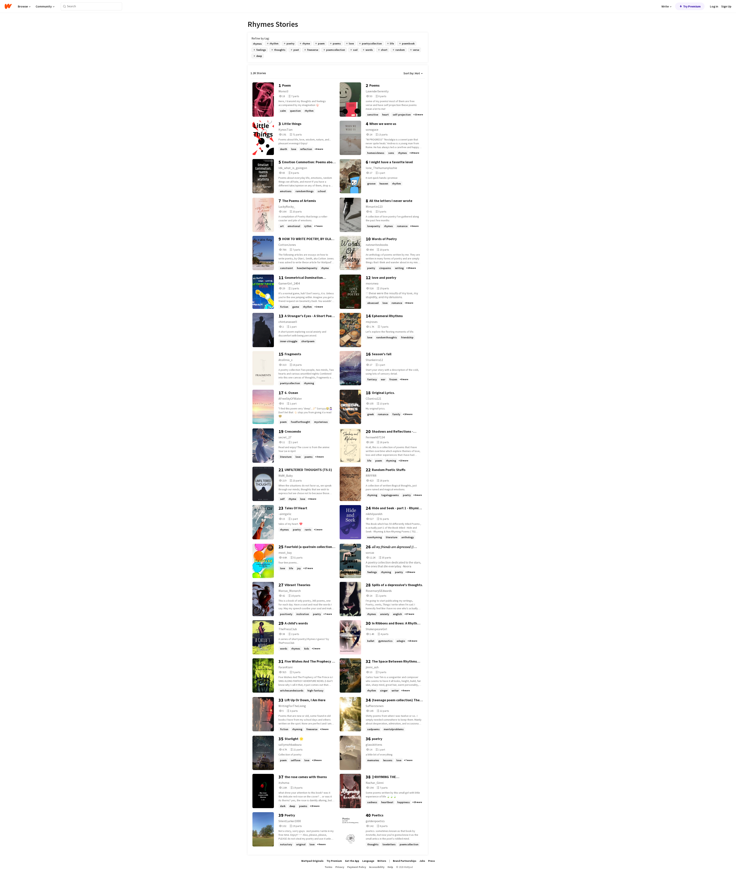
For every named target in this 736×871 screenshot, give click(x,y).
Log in (714, 6)
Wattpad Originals (312, 861)
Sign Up (726, 6)
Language (368, 861)
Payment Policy (356, 867)
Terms (328, 867)
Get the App (352, 861)
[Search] (64, 6)
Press (431, 861)
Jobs (422, 861)
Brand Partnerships (404, 861)
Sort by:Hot (411, 73)
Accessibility (376, 867)
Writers (381, 861)
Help (390, 867)
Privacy (339, 867)
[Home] (8, 6)
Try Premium (692, 6)
